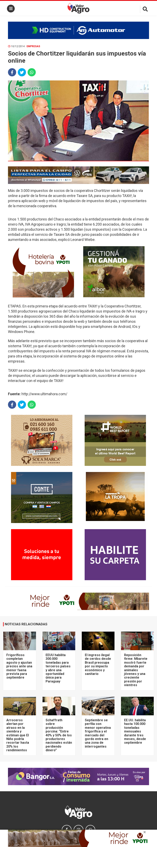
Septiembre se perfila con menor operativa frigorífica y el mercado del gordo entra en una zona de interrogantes (98, 733)
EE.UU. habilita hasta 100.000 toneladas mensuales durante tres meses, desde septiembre (135, 731)
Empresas (33, 46)
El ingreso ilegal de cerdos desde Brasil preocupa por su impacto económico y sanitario (98, 664)
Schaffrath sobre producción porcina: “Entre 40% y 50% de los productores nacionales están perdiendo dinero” (59, 735)
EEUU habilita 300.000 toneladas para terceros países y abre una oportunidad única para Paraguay (58, 668)
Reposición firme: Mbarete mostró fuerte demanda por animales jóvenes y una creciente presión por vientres (135, 670)
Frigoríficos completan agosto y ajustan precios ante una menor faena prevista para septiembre (19, 666)
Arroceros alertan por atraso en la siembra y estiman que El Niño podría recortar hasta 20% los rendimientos (17, 735)
